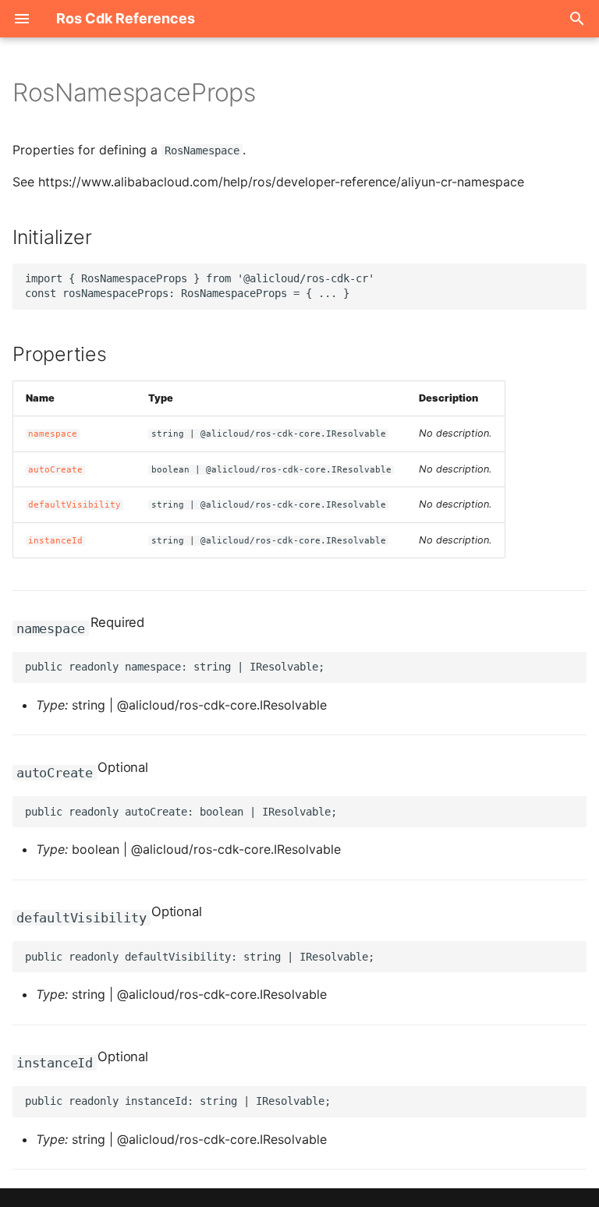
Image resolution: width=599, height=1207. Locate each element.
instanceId (55, 541)
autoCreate (55, 470)
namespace (52, 434)
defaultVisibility (74, 505)
